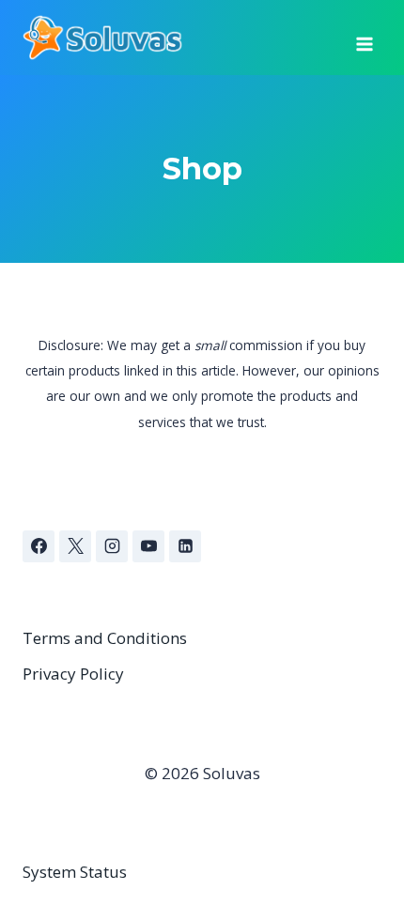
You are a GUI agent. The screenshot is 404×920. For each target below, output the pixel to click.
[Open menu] (364, 38)
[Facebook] (38, 546)
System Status (75, 871)
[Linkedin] (185, 546)
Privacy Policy (73, 673)
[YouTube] (148, 546)
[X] (75, 546)
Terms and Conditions (105, 638)
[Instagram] (112, 546)
